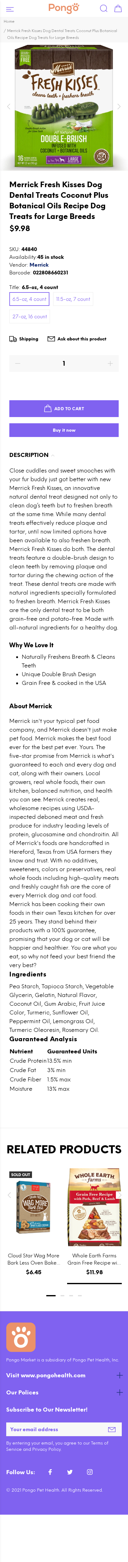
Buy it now (64, 430)
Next (119, 1195)
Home (9, 21)
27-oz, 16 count (29, 317)
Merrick (39, 265)
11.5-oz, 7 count (73, 299)
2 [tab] (62, 1295)
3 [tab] (71, 1295)
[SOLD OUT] (33, 1207)
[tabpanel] (33, 1220)
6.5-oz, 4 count (29, 299)
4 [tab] (80, 1295)
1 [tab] (51, 1295)
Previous (9, 1195)
